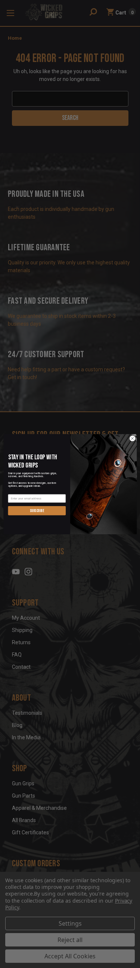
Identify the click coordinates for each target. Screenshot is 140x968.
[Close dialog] (132, 438)
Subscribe (36, 510)
